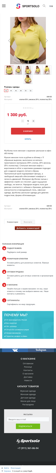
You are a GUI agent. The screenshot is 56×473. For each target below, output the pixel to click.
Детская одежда (28, 397)
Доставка (28, 377)
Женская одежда (28, 394)
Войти (6, 468)
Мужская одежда (28, 391)
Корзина (7, 471)
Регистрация (16, 468)
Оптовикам (28, 363)
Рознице (28, 367)
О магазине (28, 373)
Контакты (28, 370)
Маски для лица (28, 401)
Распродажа (28, 404)
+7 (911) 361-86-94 (28, 448)
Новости (28, 380)
